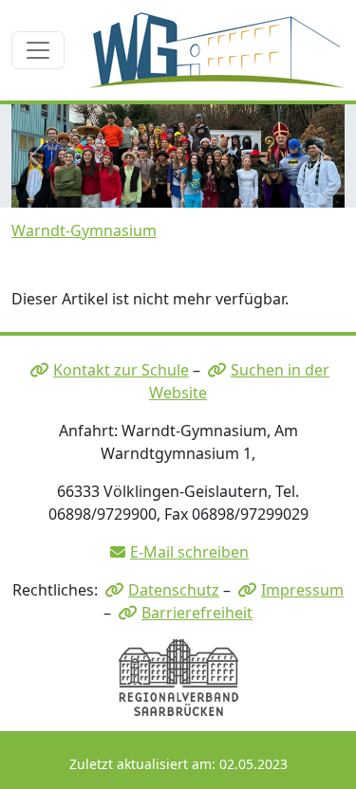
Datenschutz (173, 589)
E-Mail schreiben (189, 551)
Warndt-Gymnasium (84, 230)
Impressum (302, 589)
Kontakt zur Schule (121, 369)
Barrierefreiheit (197, 612)
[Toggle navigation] (38, 50)
